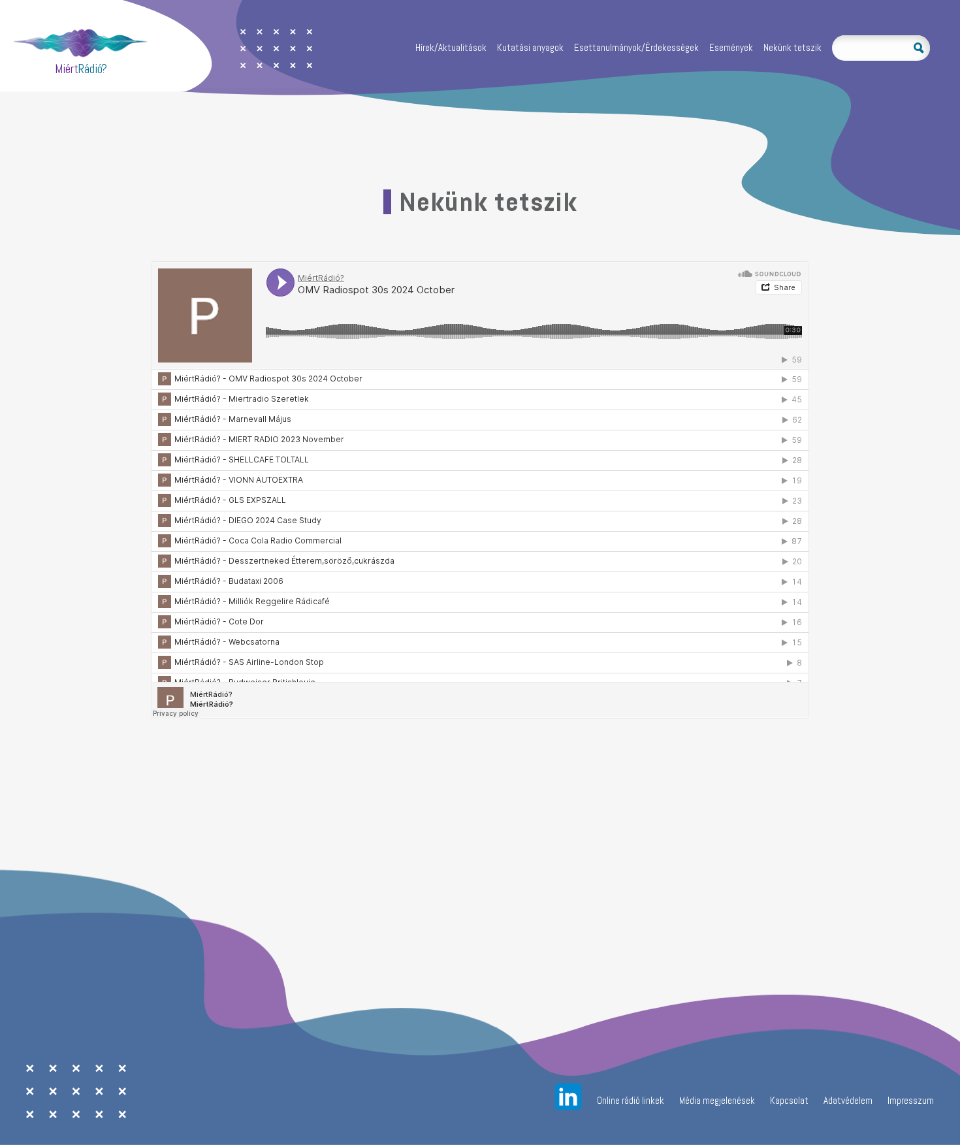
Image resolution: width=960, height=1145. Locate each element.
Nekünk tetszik (792, 48)
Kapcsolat (789, 1100)
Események (731, 48)
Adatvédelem (848, 1100)
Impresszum (911, 1100)
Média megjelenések (717, 1100)
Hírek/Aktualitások (451, 48)
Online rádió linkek (630, 1100)
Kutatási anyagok (530, 48)
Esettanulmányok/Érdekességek (636, 48)
